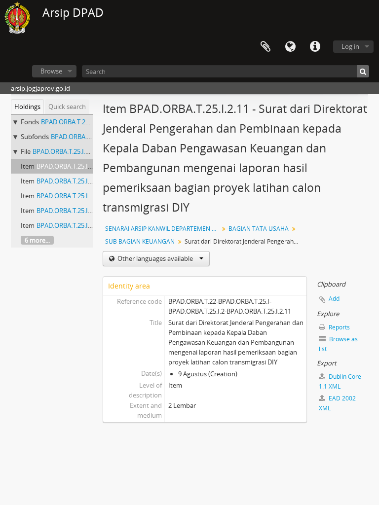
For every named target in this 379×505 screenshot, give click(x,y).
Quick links (315, 47)
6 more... (37, 240)
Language (290, 47)
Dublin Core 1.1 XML (340, 381)
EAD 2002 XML (337, 403)
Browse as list (338, 344)
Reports (338, 327)
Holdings (27, 106)
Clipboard (265, 47)
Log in (350, 46)
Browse (51, 71)
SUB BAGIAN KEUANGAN (140, 241)
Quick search (67, 106)
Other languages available (155, 258)
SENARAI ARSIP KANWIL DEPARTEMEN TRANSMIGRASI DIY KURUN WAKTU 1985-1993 (163, 228)
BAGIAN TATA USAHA (258, 228)
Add (334, 298)
